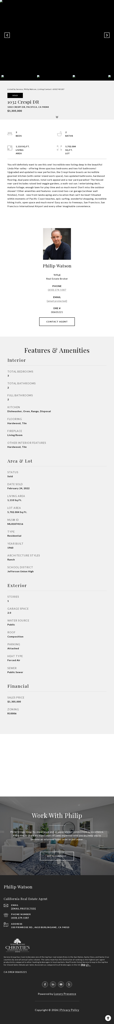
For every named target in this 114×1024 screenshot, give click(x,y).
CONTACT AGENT (57, 321)
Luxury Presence (65, 993)
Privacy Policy (69, 1010)
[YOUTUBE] (61, 984)
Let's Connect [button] (57, 856)
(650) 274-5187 (57, 289)
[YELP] (69, 984)
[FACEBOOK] (45, 984)
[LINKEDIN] (53, 984)
